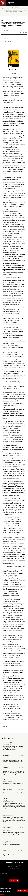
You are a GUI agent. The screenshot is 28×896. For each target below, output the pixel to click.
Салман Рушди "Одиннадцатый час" (13, 783)
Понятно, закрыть (22, 890)
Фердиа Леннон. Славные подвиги (13, 855)
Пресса (16, 7)
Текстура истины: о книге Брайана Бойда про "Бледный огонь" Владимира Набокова (13, 748)
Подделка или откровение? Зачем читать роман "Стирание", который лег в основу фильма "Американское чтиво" (14, 819)
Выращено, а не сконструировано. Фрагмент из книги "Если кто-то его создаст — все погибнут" (13, 772)
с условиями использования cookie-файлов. (7, 893)
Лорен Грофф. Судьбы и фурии (12, 844)
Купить (14, 73)
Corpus (11, 7)
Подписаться (14, 880)
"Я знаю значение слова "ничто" (12, 793)
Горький (6, 38)
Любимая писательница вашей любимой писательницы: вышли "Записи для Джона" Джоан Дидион (13, 760)
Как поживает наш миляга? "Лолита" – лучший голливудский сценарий (14, 833)
